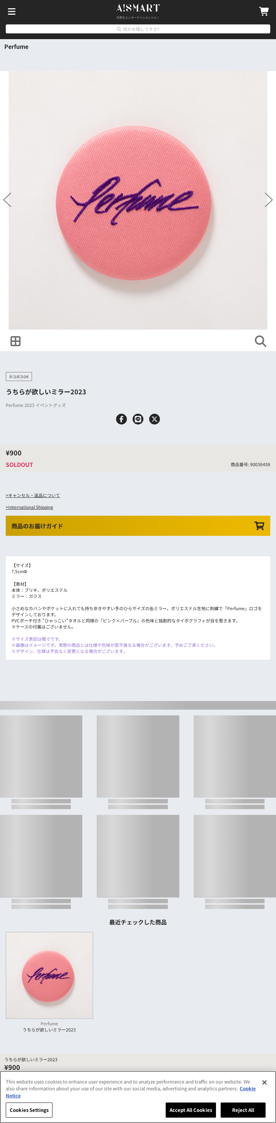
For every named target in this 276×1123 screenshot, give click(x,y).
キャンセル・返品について (34, 495)
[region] (138, 1097)
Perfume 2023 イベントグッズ (36, 405)
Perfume (16, 46)
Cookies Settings (29, 1109)
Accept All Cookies (191, 1109)
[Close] (264, 1082)
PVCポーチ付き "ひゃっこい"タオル (46, 620)
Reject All (243, 1109)
